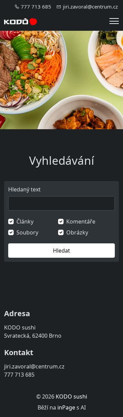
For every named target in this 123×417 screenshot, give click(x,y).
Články (24, 221)
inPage (66, 407)
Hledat (61, 250)
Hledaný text (24, 189)
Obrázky (77, 232)
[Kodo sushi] (20, 21)
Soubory (27, 232)
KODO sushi (71, 396)
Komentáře (80, 221)
